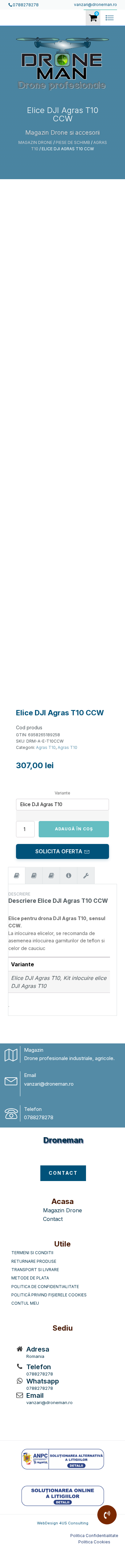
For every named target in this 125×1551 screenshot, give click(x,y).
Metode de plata (30, 1277)
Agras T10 (46, 747)
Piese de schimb (73, 142)
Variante (62, 792)
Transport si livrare (35, 1269)
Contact (53, 1219)
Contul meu (25, 1303)
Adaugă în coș (74, 828)
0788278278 (38, 1117)
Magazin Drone (35, 142)
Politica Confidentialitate (94, 1535)
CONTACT (63, 1173)
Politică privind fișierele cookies (49, 1294)
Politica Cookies (94, 1541)
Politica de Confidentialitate (45, 1286)
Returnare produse (33, 1261)
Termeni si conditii (32, 1252)
